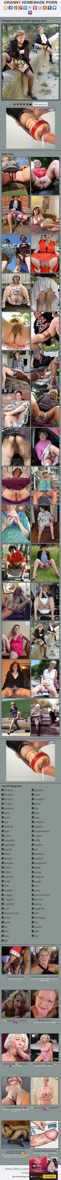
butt (6, 886)
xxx (36, 936)
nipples (38, 844)
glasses (38, 790)
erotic (7, 917)
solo (36, 913)
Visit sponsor (40, 104)
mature (38, 835)
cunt (6, 908)
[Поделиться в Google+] (20, 8)
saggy (37, 881)
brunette (9, 876)
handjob (39, 799)
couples (8, 899)
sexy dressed (42, 895)
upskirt (38, 927)
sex (36, 886)
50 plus (8, 794)
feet (6, 931)
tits (36, 922)
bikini (7, 854)
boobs (7, 867)
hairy (37, 794)
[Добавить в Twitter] (54, 8)
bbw (6, 831)
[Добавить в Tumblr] (50, 8)
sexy (37, 890)
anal (6, 813)
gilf (6, 940)
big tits (8, 849)
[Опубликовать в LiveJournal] (30, 8)
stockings (39, 917)
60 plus (8, 799)
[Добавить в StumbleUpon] (45, 8)
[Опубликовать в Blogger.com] (6, 8)
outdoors (39, 854)
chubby (8, 890)
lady (36, 813)
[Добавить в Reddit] (40, 8)
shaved (38, 899)
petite (37, 867)
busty (7, 881)
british (7, 872)
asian (7, 817)
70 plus (8, 803)
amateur (9, 808)
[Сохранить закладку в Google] (15, 8)
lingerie (38, 826)
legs (36, 817)
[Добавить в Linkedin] (25, 8)
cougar (8, 895)
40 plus (8, 790)
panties (38, 858)
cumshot (9, 904)
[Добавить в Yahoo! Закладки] (30, 12)
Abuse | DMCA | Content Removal (22, 1168)
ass (6, 822)
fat (5, 927)
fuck (6, 936)
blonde (8, 858)
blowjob (8, 863)
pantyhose (40, 863)
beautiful (9, 840)
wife (36, 931)
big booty (9, 844)
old (36, 849)
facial (7, 922)
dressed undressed (15, 913)
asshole (8, 826)
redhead (39, 876)
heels (37, 803)
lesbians (39, 822)
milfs (37, 840)
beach (7, 835)
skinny (38, 904)
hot (36, 808)
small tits (39, 908)
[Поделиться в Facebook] (11, 8)
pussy (37, 872)
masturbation (41, 831)
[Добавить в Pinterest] (35, 8)
